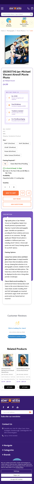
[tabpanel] (8, 372)
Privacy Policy (19, 467)
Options (9, 387)
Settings (16, 471)
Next (31, 22)
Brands (7, 454)
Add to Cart (11, 193)
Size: (5, 140)
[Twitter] (8, 407)
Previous (3, 22)
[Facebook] (3, 407)
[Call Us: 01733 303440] (28, 8)
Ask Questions (17, 204)
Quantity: (6, 183)
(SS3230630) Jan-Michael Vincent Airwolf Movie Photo (7, 370)
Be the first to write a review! (17, 336)
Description (7, 214)
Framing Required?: (9, 160)
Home (3, 31)
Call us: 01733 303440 (10, 436)
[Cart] (32, 8)
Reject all (16, 475)
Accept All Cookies (16, 479)
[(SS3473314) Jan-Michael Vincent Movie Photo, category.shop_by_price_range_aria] (23, 360)
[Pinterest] (12, 407)
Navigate (8, 445)
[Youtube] (17, 407)
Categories (9, 450)
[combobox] (17, 14)
